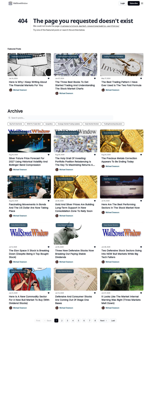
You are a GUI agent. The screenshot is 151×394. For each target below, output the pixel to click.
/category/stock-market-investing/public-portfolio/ (89, 26)
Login (123, 3)
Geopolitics (49, 124)
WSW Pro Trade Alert (34, 124)
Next (102, 320)
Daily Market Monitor (92, 124)
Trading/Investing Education (113, 124)
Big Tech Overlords (16, 124)
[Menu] (142, 3)
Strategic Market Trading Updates (69, 124)
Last (113, 320)
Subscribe (134, 3)
